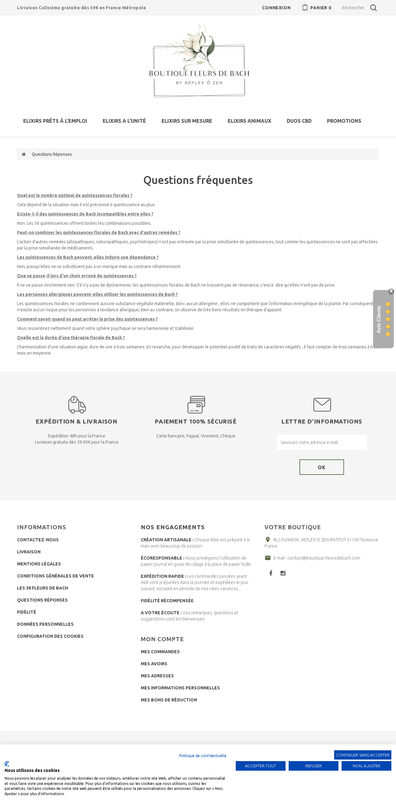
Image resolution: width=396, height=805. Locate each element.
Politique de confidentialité (202, 756)
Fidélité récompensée (167, 600)
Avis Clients (378, 319)
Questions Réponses (42, 600)
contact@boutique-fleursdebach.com (323, 558)
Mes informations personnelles (180, 687)
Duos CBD (299, 121)
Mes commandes (160, 651)
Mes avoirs (154, 663)
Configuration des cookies (50, 636)
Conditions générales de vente (55, 575)
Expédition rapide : (163, 576)
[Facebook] (271, 573)
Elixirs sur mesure (186, 121)
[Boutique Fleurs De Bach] (198, 61)
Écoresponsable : (162, 558)
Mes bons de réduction (169, 699)
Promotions (344, 121)
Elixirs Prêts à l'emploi (55, 121)
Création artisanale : (167, 539)
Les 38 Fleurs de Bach (42, 588)
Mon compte (162, 639)
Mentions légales (39, 563)
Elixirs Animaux (249, 121)
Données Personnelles (45, 624)
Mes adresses (157, 675)
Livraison (29, 551)
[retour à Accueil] (24, 154)
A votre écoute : (161, 612)
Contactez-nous (38, 539)
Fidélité (26, 612)
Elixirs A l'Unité (124, 121)
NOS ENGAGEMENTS (173, 527)
